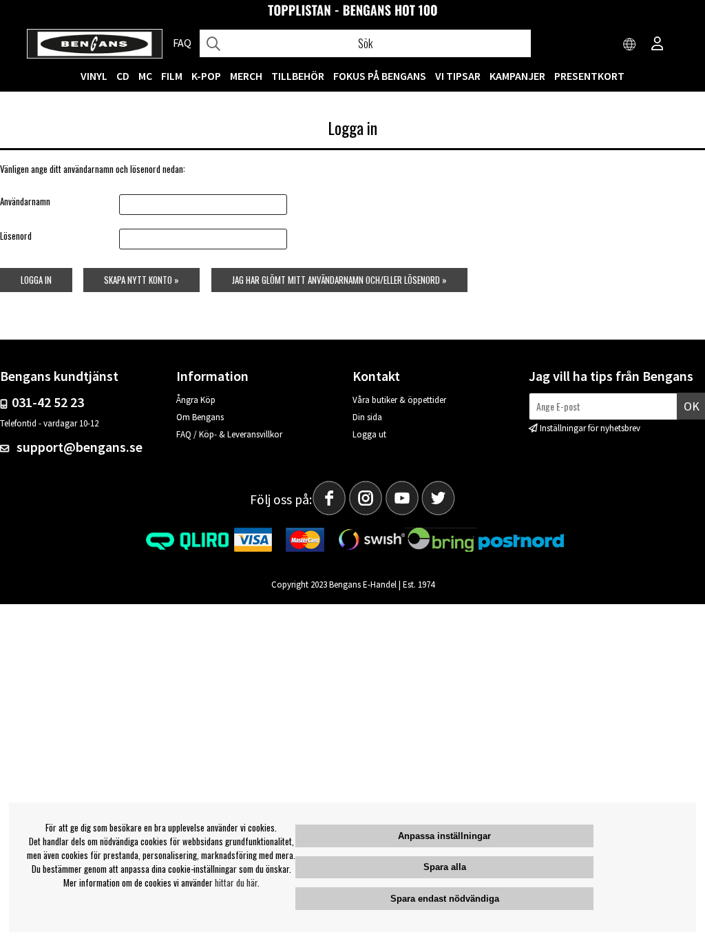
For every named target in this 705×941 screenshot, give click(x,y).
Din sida (367, 417)
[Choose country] (630, 44)
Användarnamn (25, 201)
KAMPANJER (517, 76)
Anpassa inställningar (444, 836)
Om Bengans (200, 417)
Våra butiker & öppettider (399, 400)
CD (122, 76)
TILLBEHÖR (297, 76)
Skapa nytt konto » (141, 280)
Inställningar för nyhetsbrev (590, 428)
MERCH (246, 76)
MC (145, 76)
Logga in (36, 280)
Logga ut (369, 434)
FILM (171, 76)
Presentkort (589, 76)
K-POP (206, 76)
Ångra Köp (195, 400)
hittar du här (236, 882)
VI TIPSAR (458, 76)
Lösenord (16, 235)
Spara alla (444, 867)
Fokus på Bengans (379, 76)
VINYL (94, 76)
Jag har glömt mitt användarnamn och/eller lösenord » (339, 280)
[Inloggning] (657, 45)
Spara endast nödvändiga (444, 898)
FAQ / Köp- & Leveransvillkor (229, 434)
